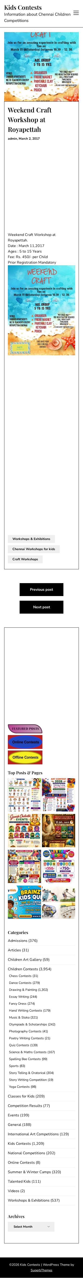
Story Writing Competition (28, 1080)
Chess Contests (20, 976)
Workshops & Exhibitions (31, 539)
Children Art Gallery (25, 959)
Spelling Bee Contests (25, 1059)
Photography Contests (25, 1031)
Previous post (41, 589)
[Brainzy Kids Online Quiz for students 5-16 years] (24, 903)
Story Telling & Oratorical (27, 1073)
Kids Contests (23, 7)
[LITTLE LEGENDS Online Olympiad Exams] (58, 867)
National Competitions (26, 1153)
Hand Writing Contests (25, 1010)
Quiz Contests (19, 1045)
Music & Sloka (19, 1017)
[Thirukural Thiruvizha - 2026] (58, 831)
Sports (14, 1066)
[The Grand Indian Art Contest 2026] (58, 795)
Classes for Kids (21, 1096)
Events (13, 1115)
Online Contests (21, 1162)
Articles (14, 950)
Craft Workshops (25, 559)
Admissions (17, 940)
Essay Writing (19, 997)
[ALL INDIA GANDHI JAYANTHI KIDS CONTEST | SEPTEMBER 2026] (24, 795)
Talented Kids (19, 1181)
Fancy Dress (18, 1003)
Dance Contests (20, 983)
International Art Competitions (33, 1134)
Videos (13, 1191)
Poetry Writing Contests (26, 1038)
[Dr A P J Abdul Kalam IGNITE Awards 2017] (58, 903)
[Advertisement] (41, 186)
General (14, 1124)
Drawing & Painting (23, 990)
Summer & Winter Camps (29, 1172)
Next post (41, 607)
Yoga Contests (19, 1087)
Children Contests (23, 969)
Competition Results (25, 1105)
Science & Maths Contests (28, 1052)
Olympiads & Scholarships (28, 1024)
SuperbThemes (41, 1270)
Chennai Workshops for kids (33, 549)
